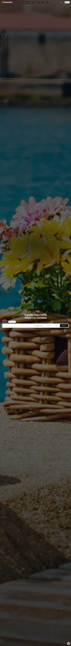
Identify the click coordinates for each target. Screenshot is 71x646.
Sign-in (67, 2)
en (62, 2)
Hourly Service (36, 2)
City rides (30, 2)
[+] (58, 326)
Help (41, 2)
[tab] (5, 322)
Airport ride (25, 2)
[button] (39, 325)
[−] (55, 326)
